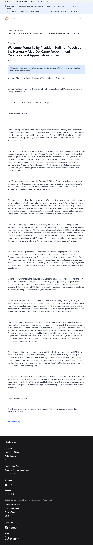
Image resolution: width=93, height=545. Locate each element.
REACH (7, 516)
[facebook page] (6, 484)
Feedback (8, 494)
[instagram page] (11, 484)
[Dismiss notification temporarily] (87, 6)
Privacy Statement (12, 508)
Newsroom (19, 31)
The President (10, 448)
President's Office (12, 452)
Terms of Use (10, 512)
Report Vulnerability (12, 504)
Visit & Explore (10, 456)
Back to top (15, 422)
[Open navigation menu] (85, 18)
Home (10, 31)
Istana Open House (12, 474)
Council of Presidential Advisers (17, 470)
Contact (8, 490)
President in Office (12, 466)
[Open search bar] (80, 18)
